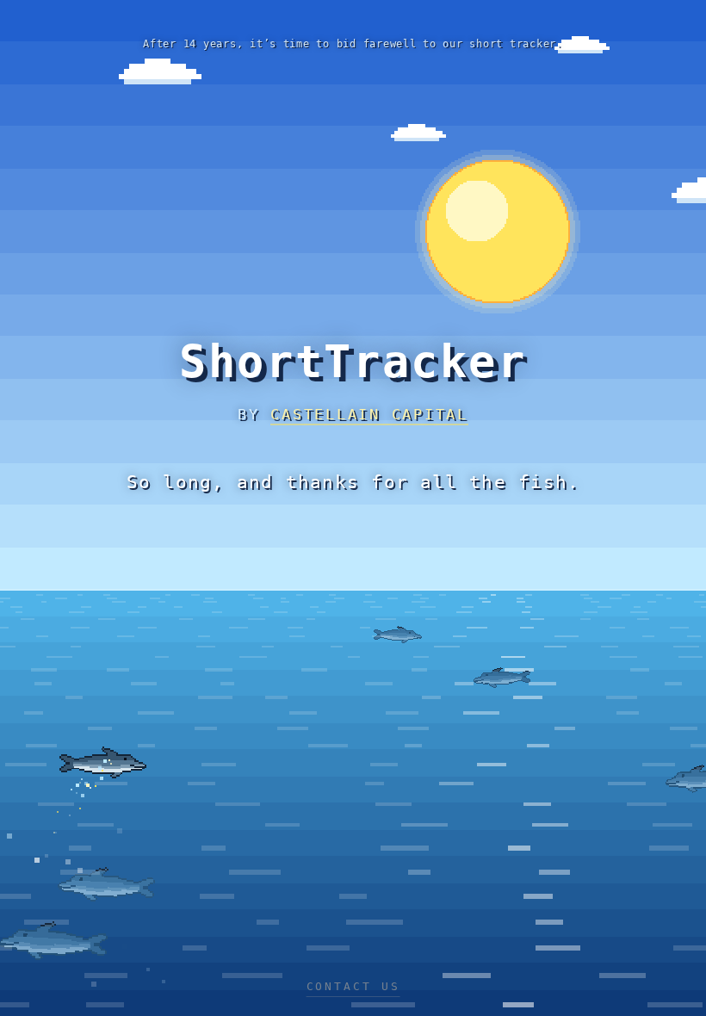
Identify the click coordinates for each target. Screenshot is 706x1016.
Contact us (353, 986)
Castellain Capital (369, 414)
